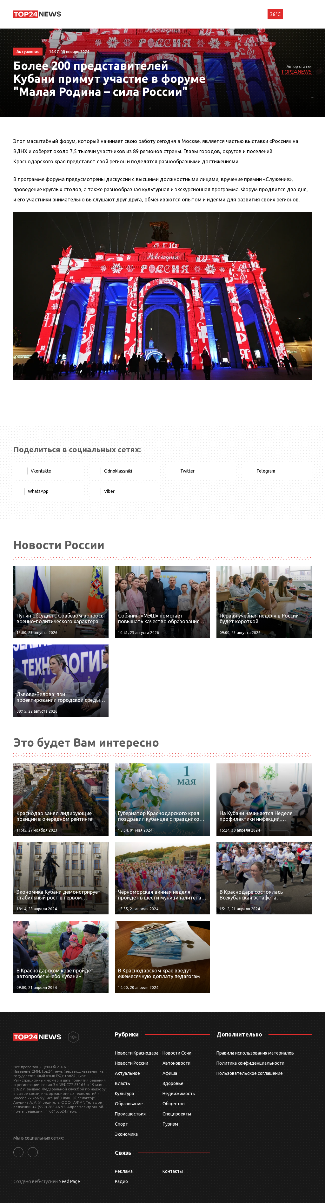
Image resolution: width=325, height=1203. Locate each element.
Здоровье (172, 1083)
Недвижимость (178, 1093)
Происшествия (130, 1113)
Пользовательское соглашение (249, 1073)
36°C (275, 14)
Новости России (131, 1063)
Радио (121, 1181)
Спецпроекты (176, 1113)
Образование (129, 1103)
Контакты (172, 1171)
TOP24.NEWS (296, 72)
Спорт (121, 1124)
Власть (122, 1083)
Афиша (169, 1073)
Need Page (69, 1181)
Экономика (126, 1134)
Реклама (124, 1171)
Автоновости (176, 1063)
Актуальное (127, 1073)
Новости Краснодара (136, 1053)
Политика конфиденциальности (250, 1063)
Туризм (170, 1124)
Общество (173, 1103)
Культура (124, 1093)
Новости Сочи (176, 1053)
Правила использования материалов (255, 1053)
